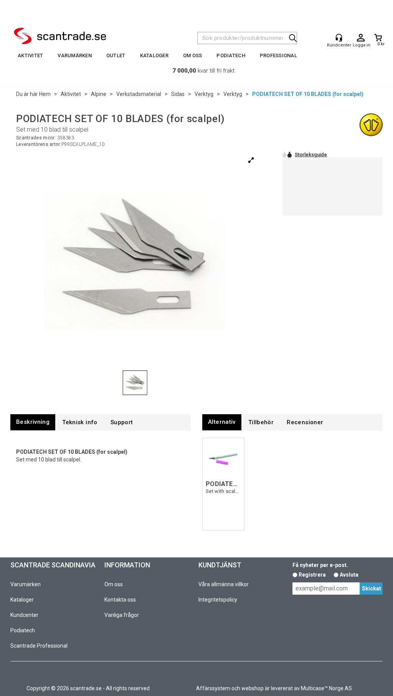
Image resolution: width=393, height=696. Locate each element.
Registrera (312, 575)
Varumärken (75, 55)
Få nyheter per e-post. (320, 565)
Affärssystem (213, 688)
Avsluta (349, 575)
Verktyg (204, 94)
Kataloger (154, 55)
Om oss (192, 55)
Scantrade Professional (39, 646)
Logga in (360, 38)
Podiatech (230, 55)
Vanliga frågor (121, 615)
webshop (252, 688)
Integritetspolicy (217, 600)
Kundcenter (24, 615)
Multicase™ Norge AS (326, 688)
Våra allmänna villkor (223, 584)
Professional (278, 55)
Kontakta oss (120, 600)
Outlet (115, 55)
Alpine (98, 94)
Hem (45, 94)
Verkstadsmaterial (138, 94)
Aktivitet (30, 55)
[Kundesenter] (339, 37)
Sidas (178, 94)
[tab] (32, 422)
